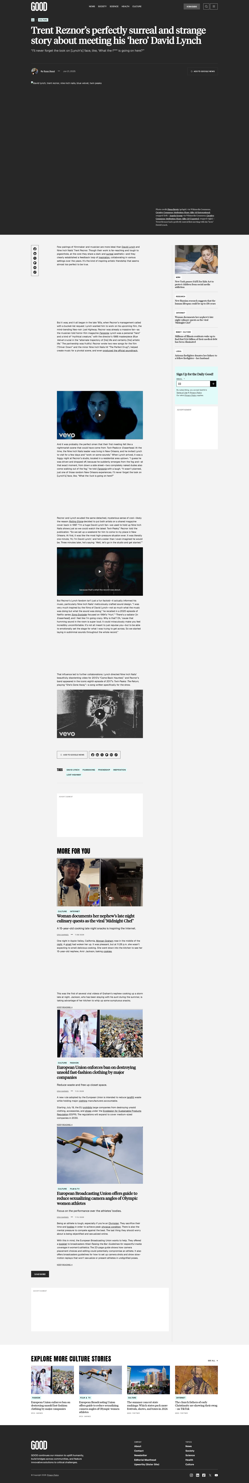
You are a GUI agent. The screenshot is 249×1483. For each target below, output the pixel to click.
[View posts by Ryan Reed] (34, 71)
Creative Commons (164, 212)
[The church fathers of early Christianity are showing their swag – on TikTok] (196, 1390)
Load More (40, 1274)
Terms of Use (182, 392)
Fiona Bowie (173, 209)
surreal (109, 253)
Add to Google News (204, 71)
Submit (214, 384)
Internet (75, 911)
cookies (107, 951)
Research (180, 296)
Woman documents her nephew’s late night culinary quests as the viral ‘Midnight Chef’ (96, 918)
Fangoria (102, 468)
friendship (104, 770)
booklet (63, 1243)
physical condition (111, 1226)
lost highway (74, 775)
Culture (136, 6)
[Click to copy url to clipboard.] (34, 272)
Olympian (114, 1223)
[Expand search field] (206, 6)
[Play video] (100, 415)
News (92, 6)
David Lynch (128, 246)
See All (211, 1360)
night (59, 944)
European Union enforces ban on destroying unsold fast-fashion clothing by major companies (96, 1072)
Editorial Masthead (145, 1459)
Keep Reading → (64, 1007)
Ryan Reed (49, 71)
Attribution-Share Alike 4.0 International (192, 212)
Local (179, 351)
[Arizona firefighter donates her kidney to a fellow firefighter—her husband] (196, 353)
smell (68, 944)
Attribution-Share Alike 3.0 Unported (182, 218)
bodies (70, 1226)
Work (178, 277)
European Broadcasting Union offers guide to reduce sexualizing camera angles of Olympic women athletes (97, 1198)
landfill (130, 1097)
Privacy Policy (196, 392)
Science (114, 6)
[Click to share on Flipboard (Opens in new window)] (34, 262)
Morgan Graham (104, 940)
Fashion (74, 1063)
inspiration (104, 257)
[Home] (32, 20)
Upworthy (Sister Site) (146, 1464)
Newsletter (140, 1455)
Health (125, 6)
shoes (88, 1110)
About (137, 1446)
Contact (139, 1450)
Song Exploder (79, 614)
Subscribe (192, 6)
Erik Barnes (63, 935)
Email (181, 379)
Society (102, 6)
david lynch (73, 770)
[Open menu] (214, 6)
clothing (83, 1100)
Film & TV (75, 1189)
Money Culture (183, 332)
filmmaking (89, 770)
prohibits (87, 1107)
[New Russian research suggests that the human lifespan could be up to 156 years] (196, 299)
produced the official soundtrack (120, 350)
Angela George (176, 215)
